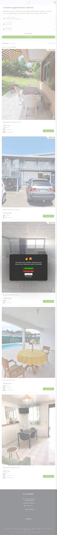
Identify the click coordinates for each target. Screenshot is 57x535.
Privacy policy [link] (28, 276)
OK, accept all (29, 268)
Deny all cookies (28, 271)
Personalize (28, 274)
